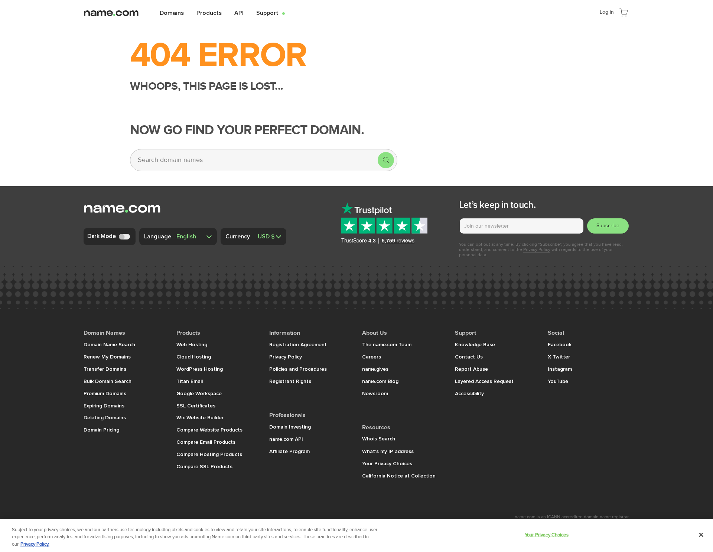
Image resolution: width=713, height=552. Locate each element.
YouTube (558, 381)
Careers (371, 357)
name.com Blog (380, 381)
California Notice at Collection (399, 476)
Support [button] (270, 12)
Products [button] (209, 12)
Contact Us (469, 357)
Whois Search (378, 439)
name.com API (286, 439)
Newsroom (375, 393)
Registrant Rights (291, 381)
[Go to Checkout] (623, 12)
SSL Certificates (195, 406)
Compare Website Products (209, 430)
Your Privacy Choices (387, 463)
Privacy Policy (536, 249)
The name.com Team (386, 344)
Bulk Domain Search (107, 381)
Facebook (560, 344)
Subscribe (607, 225)
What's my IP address (388, 451)
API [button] (239, 12)
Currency (237, 236)
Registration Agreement (298, 344)
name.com (117, 12)
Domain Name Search (109, 344)
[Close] (701, 534)
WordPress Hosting (199, 369)
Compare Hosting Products (209, 454)
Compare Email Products (205, 442)
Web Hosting (191, 344)
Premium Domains (105, 393)
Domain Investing (290, 427)
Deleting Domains (105, 417)
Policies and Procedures (298, 369)
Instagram (560, 369)
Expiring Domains (104, 406)
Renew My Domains (107, 357)
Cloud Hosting (193, 357)
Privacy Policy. (34, 544)
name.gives (375, 369)
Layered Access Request (484, 381)
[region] (356, 535)
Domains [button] (172, 12)
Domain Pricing (101, 430)
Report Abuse (471, 369)
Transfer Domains (105, 369)
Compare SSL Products (204, 466)
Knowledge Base (475, 344)
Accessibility (469, 393)
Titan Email (189, 381)
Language (157, 236)
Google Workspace (199, 393)
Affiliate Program (289, 451)
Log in (607, 12)
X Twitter (559, 357)
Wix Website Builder (200, 417)
